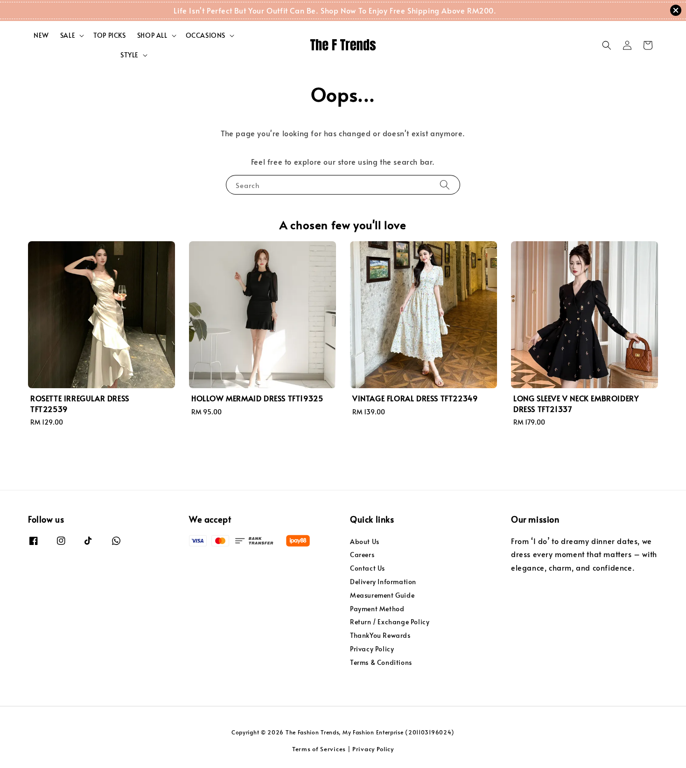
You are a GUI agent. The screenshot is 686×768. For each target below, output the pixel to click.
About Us (364, 542)
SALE (67, 35)
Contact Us (367, 568)
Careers (362, 554)
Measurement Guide (382, 595)
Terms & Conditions (381, 662)
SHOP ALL (152, 35)
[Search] (445, 184)
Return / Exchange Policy (389, 621)
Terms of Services (319, 749)
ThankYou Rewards (380, 635)
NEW (41, 35)
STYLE (129, 55)
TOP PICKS (109, 35)
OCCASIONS (205, 35)
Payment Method (377, 608)
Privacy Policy (372, 648)
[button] (606, 45)
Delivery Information (383, 581)
